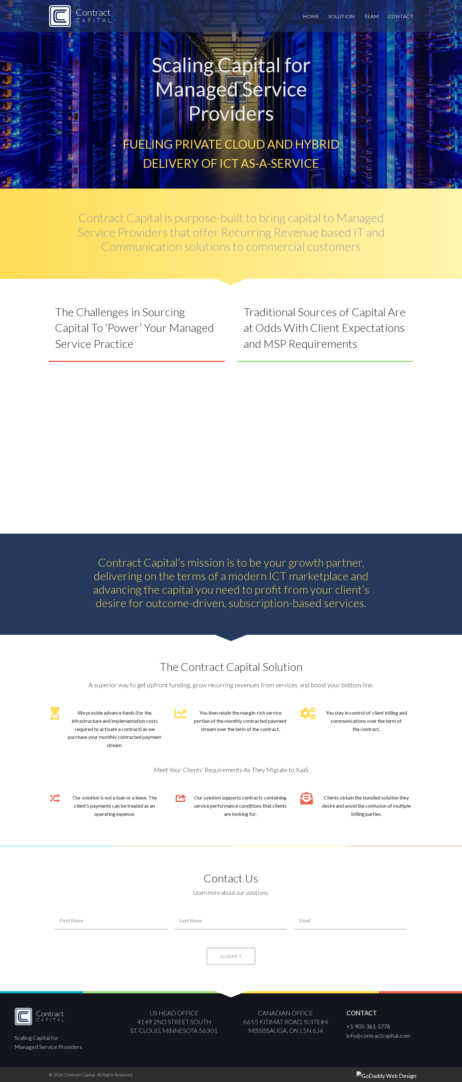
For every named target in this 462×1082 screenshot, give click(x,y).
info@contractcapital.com (378, 1035)
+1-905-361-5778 (368, 1026)
